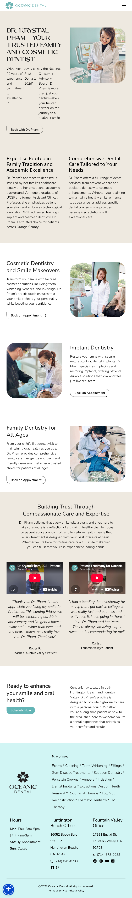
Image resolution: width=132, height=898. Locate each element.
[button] (126, 5)
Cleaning (72, 765)
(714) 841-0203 (66, 861)
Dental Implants (64, 786)
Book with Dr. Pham (25, 130)
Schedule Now (21, 710)
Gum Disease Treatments (71, 772)
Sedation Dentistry (108, 772)
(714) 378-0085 (108, 854)
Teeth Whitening (94, 765)
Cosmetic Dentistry (92, 800)
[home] (26, 5)
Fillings (116, 765)
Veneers (88, 779)
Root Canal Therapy (84, 793)
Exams (57, 765)
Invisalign (105, 779)
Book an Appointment (26, 315)
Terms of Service (57, 890)
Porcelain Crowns (65, 779)
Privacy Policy (76, 890)
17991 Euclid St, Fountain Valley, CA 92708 (107, 841)
